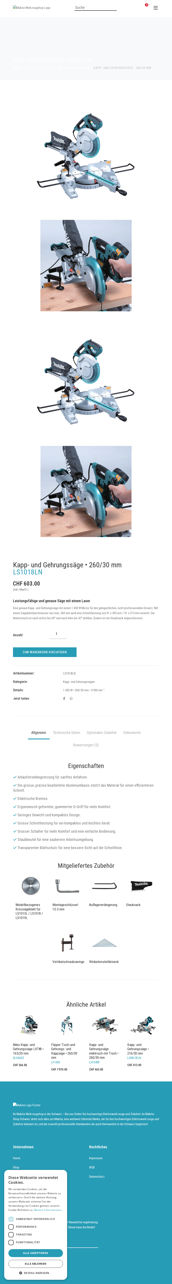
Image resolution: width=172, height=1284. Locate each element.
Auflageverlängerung (103, 905)
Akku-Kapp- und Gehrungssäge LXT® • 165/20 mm (28, 1049)
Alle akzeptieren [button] (35, 1253)
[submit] (95, 1243)
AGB (92, 1167)
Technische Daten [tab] (66, 732)
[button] (35, 1273)
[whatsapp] (71, 698)
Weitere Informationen (47, 1210)
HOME (17, 68)
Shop (16, 1167)
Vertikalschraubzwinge (67, 962)
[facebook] (64, 698)
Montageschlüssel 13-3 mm (65, 907)
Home (16, 1158)
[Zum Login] (125, 7)
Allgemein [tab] (38, 732)
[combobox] (96, 8)
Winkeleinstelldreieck (104, 962)
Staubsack (133, 905)
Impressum (96, 1158)
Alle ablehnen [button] (35, 1264)
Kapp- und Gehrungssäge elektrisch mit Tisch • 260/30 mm (104, 1051)
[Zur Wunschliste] (135, 7)
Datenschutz (97, 1177)
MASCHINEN (34, 68)
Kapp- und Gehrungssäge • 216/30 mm (138, 1049)
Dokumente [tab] (132, 732)
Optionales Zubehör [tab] (102, 732)
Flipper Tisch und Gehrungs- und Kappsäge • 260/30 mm (64, 1051)
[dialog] (35, 1225)
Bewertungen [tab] (86, 745)
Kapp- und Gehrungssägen (68, 68)
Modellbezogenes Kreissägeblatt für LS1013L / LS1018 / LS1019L (29, 911)
